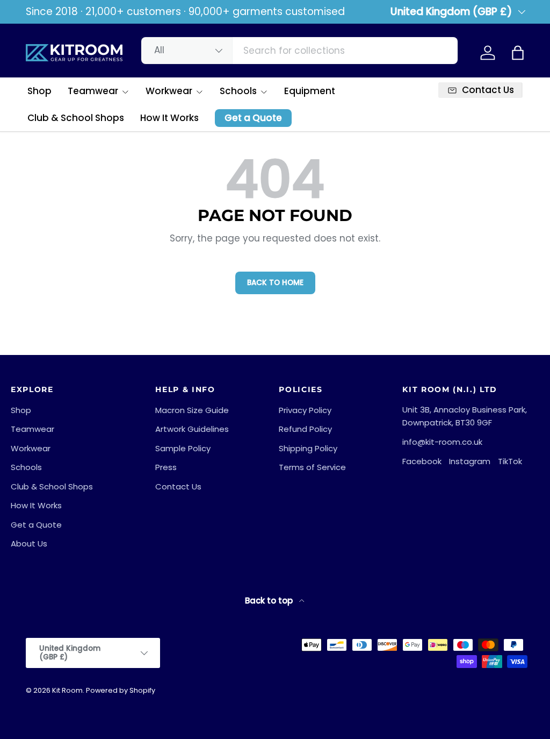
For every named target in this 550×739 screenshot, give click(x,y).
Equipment (309, 90)
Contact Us (178, 486)
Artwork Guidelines (192, 429)
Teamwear (32, 429)
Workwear (30, 448)
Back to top (270, 600)
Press (166, 467)
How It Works (169, 117)
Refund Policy (305, 429)
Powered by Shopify (120, 690)
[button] (518, 53)
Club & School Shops (75, 117)
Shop (39, 90)
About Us (29, 543)
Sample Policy (183, 448)
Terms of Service (312, 467)
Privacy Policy (305, 410)
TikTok (510, 461)
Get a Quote (253, 117)
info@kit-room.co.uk (442, 441)
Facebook (422, 461)
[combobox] (299, 50)
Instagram (469, 461)
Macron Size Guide (192, 410)
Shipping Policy (308, 448)
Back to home (275, 283)
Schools (26, 467)
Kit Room (67, 690)
